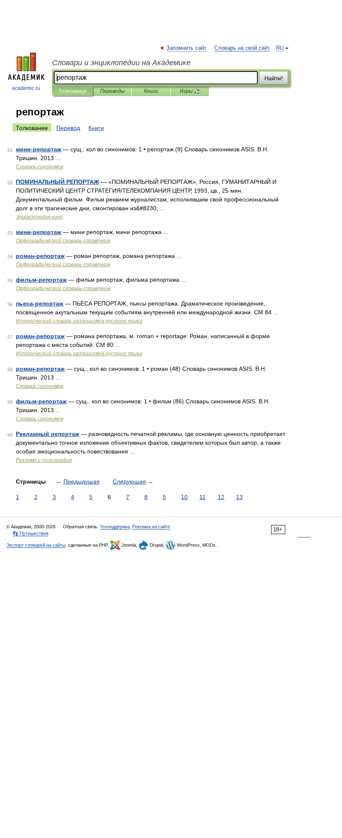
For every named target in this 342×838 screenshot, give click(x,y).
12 (221, 497)
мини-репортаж (38, 149)
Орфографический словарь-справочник (63, 241)
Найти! (273, 78)
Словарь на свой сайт (242, 48)
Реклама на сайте (151, 526)
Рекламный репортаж (47, 433)
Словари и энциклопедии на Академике (121, 63)
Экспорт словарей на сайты (35, 545)
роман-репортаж (40, 255)
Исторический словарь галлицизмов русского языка (79, 321)
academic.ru (26, 88)
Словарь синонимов (39, 167)
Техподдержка (115, 526)
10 (184, 497)
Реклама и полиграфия (44, 460)
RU (280, 48)
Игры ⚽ (190, 91)
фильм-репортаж (41, 279)
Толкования (72, 91)
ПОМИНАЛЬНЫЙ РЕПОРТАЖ (57, 181)
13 (239, 497)
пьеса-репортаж (39, 303)
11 (202, 497)
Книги (151, 91)
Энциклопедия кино (39, 217)
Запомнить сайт (186, 48)
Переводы (112, 91)
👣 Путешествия (30, 533)
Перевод (68, 128)
